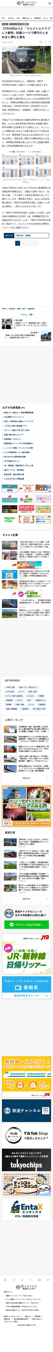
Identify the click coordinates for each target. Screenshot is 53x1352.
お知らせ (28, 1316)
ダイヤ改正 (10, 691)
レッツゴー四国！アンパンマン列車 (18, 448)
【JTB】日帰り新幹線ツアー (16, 426)
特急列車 (42, 704)
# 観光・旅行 (21, 309)
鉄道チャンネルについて (12, 1316)
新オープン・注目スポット (28, 687)
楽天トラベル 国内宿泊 (14, 470)
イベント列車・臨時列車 (15, 696)
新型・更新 (20, 704)
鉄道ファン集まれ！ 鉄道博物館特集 (18, 413)
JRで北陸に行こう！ (12, 461)
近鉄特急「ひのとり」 (13, 439)
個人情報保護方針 (20, 1319)
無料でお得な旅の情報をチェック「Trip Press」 (23, 1303)
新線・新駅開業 (12, 709)
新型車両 (37, 18)
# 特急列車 (30, 309)
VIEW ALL (26, 778)
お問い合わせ (36, 1319)
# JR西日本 (11, 309)
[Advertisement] (26, 277)
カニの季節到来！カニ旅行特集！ (17, 452)
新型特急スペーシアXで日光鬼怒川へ (19, 443)
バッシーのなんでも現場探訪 (19, 24)
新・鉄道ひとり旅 (39, 709)
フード (22, 691)
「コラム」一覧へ (26, 314)
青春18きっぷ (27, 18)
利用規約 (37, 1316)
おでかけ (11, 18)
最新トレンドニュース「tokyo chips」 (19, 1296)
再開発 (41, 696)
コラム (5, 24)
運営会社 (7, 1319)
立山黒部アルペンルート (14, 417)
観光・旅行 (33, 691)
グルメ (20, 700)
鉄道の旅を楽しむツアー (14, 435)
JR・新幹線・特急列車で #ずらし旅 (18, 465)
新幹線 (9, 704)
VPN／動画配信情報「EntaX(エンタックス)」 (22, 1306)
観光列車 (25, 709)
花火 (18, 18)
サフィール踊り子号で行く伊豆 (16, 430)
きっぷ (45, 18)
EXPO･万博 (10, 687)
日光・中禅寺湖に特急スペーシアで (18, 421)
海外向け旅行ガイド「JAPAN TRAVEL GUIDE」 (23, 1310)
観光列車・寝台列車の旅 (14, 474)
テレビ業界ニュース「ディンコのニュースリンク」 (24, 1299)
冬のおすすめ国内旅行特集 (15, 457)
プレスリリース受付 (11, 1322)
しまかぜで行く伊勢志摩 (14, 479)
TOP (3, 18)
